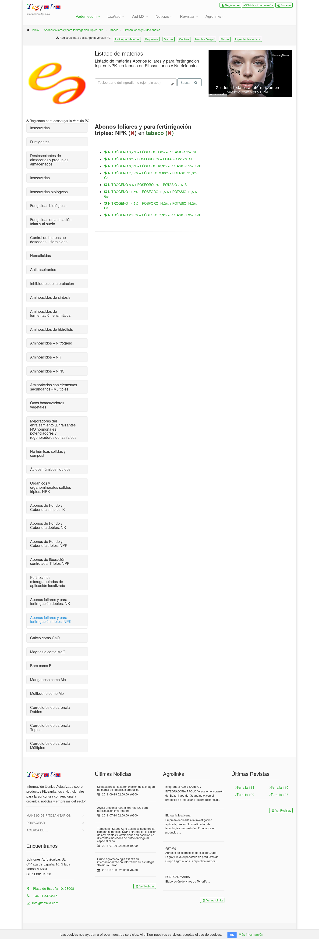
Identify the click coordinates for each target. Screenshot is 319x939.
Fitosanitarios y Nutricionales (142, 30)
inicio (35, 30)
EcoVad (114, 16)
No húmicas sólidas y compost (48, 453)
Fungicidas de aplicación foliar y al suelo (50, 221)
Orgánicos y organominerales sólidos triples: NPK (50, 487)
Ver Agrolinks (214, 900)
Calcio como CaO (45, 637)
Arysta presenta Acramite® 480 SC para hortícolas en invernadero (122, 808)
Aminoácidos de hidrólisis (51, 329)
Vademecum (86, 16)
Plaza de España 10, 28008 (53, 888)
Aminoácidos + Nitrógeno (51, 343)
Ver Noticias (147, 886)
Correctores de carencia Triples (50, 727)
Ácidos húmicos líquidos (50, 469)
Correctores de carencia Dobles (50, 709)
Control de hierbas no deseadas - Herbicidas (48, 239)
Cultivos (184, 39)
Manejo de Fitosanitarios (49, 815)
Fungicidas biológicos (48, 205)
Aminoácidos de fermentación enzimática (50, 313)
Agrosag (170, 848)
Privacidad (36, 822)
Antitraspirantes (43, 269)
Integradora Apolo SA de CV (183, 786)
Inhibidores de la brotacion (52, 283)
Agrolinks (213, 16)
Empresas (151, 39)
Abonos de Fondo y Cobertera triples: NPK (48, 543)
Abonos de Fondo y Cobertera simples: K (47, 507)
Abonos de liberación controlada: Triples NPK (50, 561)
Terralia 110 (279, 787)
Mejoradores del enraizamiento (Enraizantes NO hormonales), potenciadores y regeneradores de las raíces (53, 429)
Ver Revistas (283, 810)
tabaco (114, 30)
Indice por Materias (127, 39)
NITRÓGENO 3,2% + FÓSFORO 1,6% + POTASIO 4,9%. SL (152, 152)
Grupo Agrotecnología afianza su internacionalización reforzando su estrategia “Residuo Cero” (125, 862)
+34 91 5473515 (44, 895)
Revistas (187, 16)
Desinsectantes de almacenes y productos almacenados (49, 159)
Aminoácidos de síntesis (50, 297)
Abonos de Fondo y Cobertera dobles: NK (48, 525)
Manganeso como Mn (48, 679)
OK (232, 934)
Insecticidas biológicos (49, 191)
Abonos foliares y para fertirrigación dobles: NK (50, 601)
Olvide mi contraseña (259, 5)
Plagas (224, 39)
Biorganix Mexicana (178, 815)
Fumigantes (40, 141)
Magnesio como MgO (47, 651)
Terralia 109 (245, 794)
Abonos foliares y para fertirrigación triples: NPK (74, 30)
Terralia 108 (279, 794)
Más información (251, 934)
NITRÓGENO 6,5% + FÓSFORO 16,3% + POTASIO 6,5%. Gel (153, 166)
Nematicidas (40, 255)
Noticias (162, 16)
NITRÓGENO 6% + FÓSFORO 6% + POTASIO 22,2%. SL (150, 159)
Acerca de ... (37, 830)
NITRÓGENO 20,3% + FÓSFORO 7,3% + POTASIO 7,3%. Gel (153, 215)
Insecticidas (40, 127)
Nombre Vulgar (205, 39)
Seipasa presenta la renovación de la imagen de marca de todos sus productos (126, 787)
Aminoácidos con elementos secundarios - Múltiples (53, 387)
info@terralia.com (45, 902)
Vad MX (138, 16)
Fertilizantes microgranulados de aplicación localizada (47, 581)
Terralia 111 (245, 787)
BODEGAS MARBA (177, 877)
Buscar (186, 82)
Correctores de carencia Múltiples (50, 745)
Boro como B (41, 665)
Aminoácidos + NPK (47, 371)
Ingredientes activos (248, 39)
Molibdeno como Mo (47, 693)
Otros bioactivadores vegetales (47, 405)
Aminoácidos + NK (45, 357)
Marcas (168, 39)
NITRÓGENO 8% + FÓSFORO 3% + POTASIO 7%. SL (147, 184)
